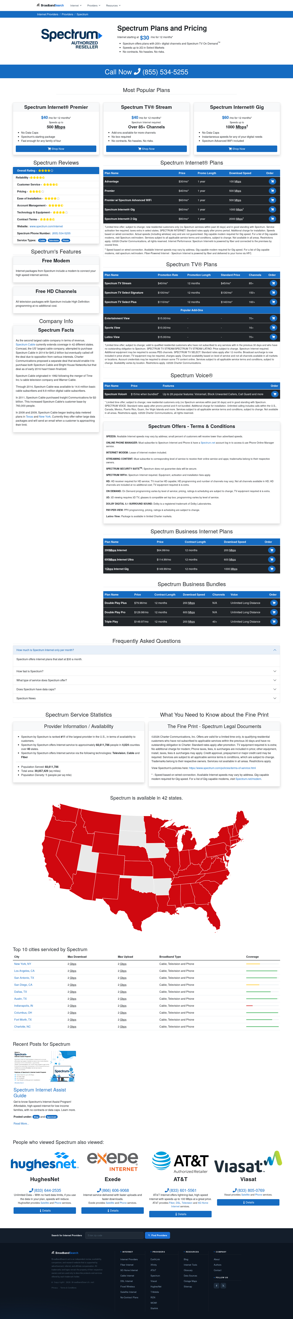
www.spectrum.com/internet (46, 226)
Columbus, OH (23, 1012)
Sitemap (188, 1286)
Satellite (45, 1202)
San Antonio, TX (24, 978)
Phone (66, 240)
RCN (153, 1297)
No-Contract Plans (129, 1297)
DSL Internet (126, 1281)
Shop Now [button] (57, 149)
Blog (36, 1116)
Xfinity (154, 1264)
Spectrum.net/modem (248, 779)
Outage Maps (190, 1281)
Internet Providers (129, 1259)
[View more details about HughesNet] (45, 1161)
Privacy (55, 1287)
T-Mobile (155, 1291)
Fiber (171, 1202)
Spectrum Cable (25, 344)
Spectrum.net (208, 442)
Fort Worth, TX (23, 1019)
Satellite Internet (128, 1291)
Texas (29, 416)
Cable (42, 240)
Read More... (21, 1123)
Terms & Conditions (68, 1287)
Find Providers (159, 1235)
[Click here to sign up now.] (272, 181)
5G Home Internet (129, 1270)
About (217, 1259)
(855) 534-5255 (146, 71)
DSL (178, 1202)
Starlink (154, 1308)
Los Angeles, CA (24, 971)
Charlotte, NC (22, 1026)
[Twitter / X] (223, 1285)
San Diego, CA (23, 985)
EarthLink (155, 1259)
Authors (217, 1264)
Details (46, 1210)
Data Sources (190, 1275)
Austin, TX (20, 999)
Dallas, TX (20, 992)
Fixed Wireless (127, 1286)
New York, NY (22, 964)
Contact (217, 1270)
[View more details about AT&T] (180, 1161)
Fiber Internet (126, 1264)
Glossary (188, 1270)
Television (54, 240)
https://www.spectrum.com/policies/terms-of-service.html (222, 768)
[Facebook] (216, 1285)
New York (45, 416)
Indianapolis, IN (23, 1006)
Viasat (154, 1281)
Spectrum (51, 1116)
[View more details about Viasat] (248, 1161)
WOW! (154, 1302)
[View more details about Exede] (112, 1161)
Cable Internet (127, 1275)
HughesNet (156, 1286)
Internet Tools (190, 1264)
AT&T (153, 1270)
